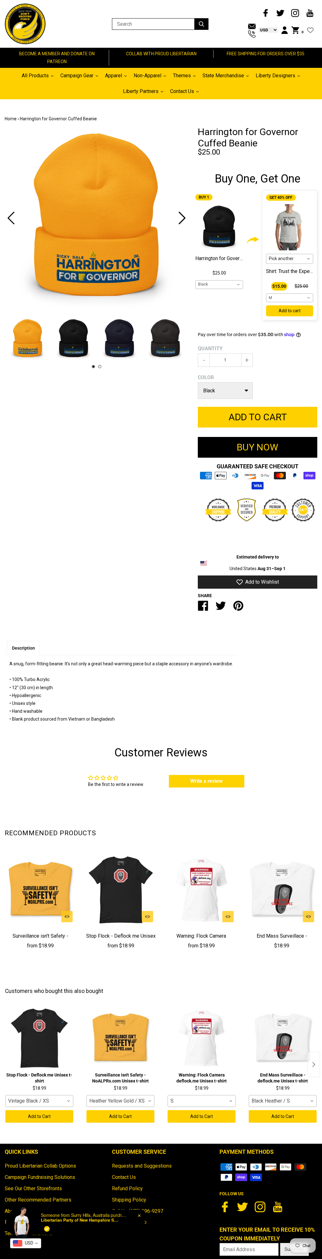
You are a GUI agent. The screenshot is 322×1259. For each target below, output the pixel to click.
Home (11, 118)
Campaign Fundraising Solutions (40, 1177)
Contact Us (124, 1177)
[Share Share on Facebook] (203, 608)
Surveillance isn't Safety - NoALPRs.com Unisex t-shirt (40, 940)
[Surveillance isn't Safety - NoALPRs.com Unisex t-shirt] (40, 889)
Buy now (257, 447)
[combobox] (219, 284)
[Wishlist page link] (310, 30)
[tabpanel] (96, 218)
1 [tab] (93, 367)
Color (206, 377)
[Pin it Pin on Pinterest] (238, 608)
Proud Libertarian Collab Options (40, 1166)
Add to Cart (39, 1116)
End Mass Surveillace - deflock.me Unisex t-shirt (281, 940)
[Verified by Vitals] (47, 1229)
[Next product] (314, 1064)
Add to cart (290, 310)
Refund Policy (127, 1188)
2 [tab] (100, 367)
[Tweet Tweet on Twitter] (220, 608)
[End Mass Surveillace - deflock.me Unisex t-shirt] (281, 889)
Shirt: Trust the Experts (291, 271)
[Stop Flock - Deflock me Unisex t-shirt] (120, 889)
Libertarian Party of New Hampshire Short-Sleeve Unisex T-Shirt (80, 1220)
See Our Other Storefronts (33, 1188)
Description (23, 648)
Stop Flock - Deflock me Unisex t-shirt (121, 940)
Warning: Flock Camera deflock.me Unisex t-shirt (201, 940)
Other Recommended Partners (38, 1200)
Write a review (206, 781)
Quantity (210, 349)
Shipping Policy (129, 1200)
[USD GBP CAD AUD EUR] (267, 29)
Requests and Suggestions (142, 1166)
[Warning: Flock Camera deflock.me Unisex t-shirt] (201, 889)
